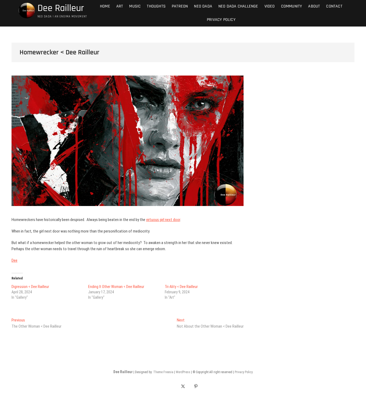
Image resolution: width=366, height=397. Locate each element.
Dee (14, 260)
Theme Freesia (163, 372)
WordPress (183, 372)
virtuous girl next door (163, 219)
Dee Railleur (61, 8)
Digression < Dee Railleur (30, 286)
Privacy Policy (221, 20)
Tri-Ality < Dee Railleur (181, 286)
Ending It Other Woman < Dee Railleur (116, 286)
